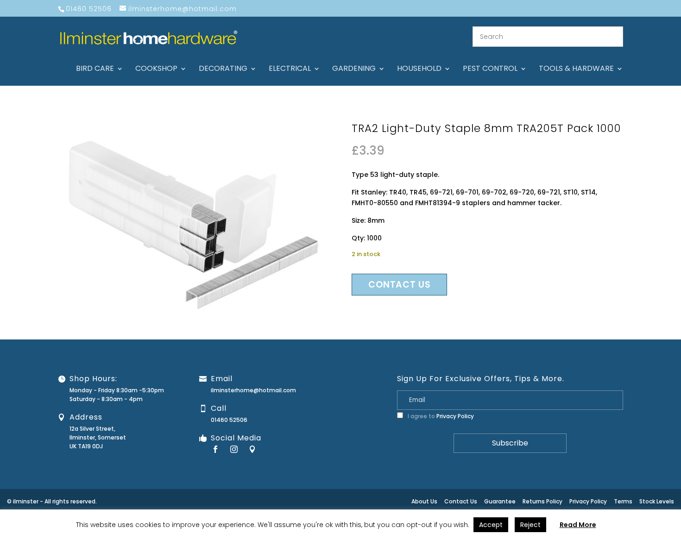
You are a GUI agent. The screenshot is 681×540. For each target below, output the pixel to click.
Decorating (223, 69)
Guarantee (500, 501)
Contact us (399, 284)
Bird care (95, 69)
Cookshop (156, 69)
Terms (623, 501)
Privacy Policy (455, 416)
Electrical (290, 69)
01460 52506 (229, 420)
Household (419, 69)
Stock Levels (656, 501)
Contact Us (460, 501)
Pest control (490, 69)
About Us (424, 501)
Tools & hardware (576, 69)
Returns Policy (542, 501)
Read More (578, 524)
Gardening (354, 69)
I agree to (440, 416)
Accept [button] (491, 524)
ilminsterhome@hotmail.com (253, 390)
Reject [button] (530, 524)
